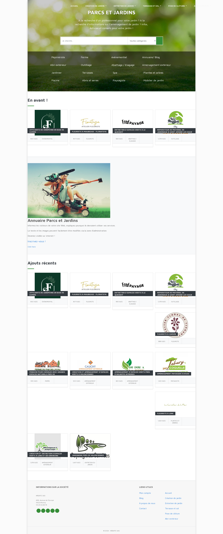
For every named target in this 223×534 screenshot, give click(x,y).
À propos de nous (147, 503)
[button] (37, 241)
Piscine (55, 80)
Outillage (86, 64)
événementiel (119, 57)
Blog (141, 498)
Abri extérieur (58, 64)
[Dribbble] (52, 511)
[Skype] (57, 511)
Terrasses (87, 72)
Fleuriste (90, 139)
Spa (115, 72)
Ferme (84, 57)
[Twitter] (39, 511)
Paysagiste (119, 80)
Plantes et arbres (153, 72)
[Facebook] (43, 511)
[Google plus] (48, 511)
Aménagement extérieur (156, 64)
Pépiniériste (58, 57)
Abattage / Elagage (123, 64)
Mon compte (145, 493)
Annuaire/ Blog (151, 57)
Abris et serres (90, 80)
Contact (143, 508)
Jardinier (56, 72)
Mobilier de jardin (154, 80)
